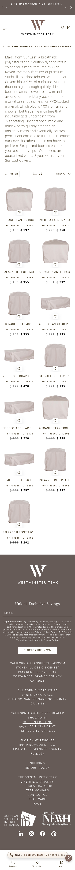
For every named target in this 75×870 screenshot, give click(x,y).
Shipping (37, 763)
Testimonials (37, 790)
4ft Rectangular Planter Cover (56, 324)
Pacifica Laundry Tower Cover (56, 220)
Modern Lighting (37, 722)
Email (8, 613)
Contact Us (37, 794)
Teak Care (37, 799)
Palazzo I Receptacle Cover (56, 480)
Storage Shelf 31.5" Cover (56, 376)
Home (7, 46)
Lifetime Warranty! (38, 781)
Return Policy (37, 767)
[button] (2, 7)
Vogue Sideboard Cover (19, 376)
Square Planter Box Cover (19, 220)
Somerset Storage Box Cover (19, 480)
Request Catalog (37, 786)
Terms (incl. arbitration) (28, 640)
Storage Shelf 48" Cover (19, 324)
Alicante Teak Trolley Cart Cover (56, 428)
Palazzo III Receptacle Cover (19, 272)
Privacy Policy (50, 640)
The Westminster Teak (37, 777)
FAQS (37, 803)
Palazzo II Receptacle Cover (19, 532)
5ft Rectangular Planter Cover (19, 428)
